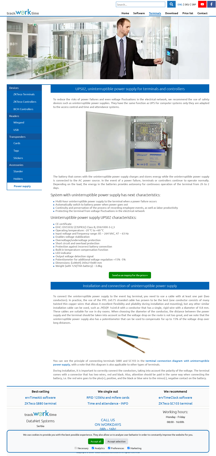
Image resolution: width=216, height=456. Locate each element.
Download (171, 13)
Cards (17, 143)
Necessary (83, 448)
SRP (194, 4)
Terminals (155, 13)
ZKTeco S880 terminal (40, 403)
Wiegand (19, 122)
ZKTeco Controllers (25, 101)
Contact (202, 13)
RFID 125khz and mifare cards (108, 397)
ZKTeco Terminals (24, 94)
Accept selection (116, 441)
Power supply (22, 186)
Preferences (117, 448)
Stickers (18, 157)
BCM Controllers (23, 109)
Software (139, 13)
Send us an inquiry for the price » (130, 275)
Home (125, 13)
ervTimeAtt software (40, 397)
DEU (187, 4)
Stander (18, 171)
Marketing (135, 448)
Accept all (96, 441)
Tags (16, 150)
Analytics (100, 448)
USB (16, 129)
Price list (187, 13)
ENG (180, 4)
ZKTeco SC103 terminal (175, 403)
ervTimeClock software (175, 397)
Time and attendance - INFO (108, 403)
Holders (18, 178)
